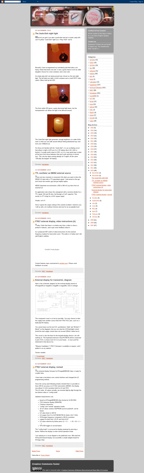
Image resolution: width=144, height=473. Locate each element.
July (93, 203)
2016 (92, 154)
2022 (92, 138)
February (95, 214)
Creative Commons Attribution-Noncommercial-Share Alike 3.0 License (85, 470)
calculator (93, 82)
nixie (91, 104)
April (94, 211)
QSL (91, 110)
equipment (93, 85)
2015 (92, 157)
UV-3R (92, 118)
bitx (91, 76)
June (94, 206)
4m (91, 68)
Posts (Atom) (45, 455)
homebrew (45, 164)
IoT (91, 98)
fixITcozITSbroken (96, 87)
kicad (91, 101)
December (95, 173)
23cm (91, 62)
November (95, 175)
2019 (92, 146)
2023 (92, 136)
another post (64, 263)
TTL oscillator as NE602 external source (53, 173)
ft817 (43, 271)
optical (92, 107)
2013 (92, 162)
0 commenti (40, 356)
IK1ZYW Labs (46, 10)
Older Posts (79, 451)
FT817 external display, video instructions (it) (55, 221)
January (95, 217)
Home (58, 451)
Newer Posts (36, 451)
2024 (92, 133)
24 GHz (92, 65)
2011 (92, 168)
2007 (92, 225)
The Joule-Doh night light (46, 33)
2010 (92, 170)
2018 (92, 149)
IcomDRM (93, 96)
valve (91, 121)
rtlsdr (91, 115)
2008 (92, 223)
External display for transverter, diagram (53, 280)
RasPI (92, 112)
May (93, 208)
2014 (92, 160)
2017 (92, 152)
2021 (92, 141)
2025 (92, 130)
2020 (92, 144)
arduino (92, 73)
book (91, 79)
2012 (92, 165)
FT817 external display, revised (49, 367)
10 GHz (92, 60)
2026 (92, 128)
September (96, 201)
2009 (92, 220)
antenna (92, 71)
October (95, 198)
